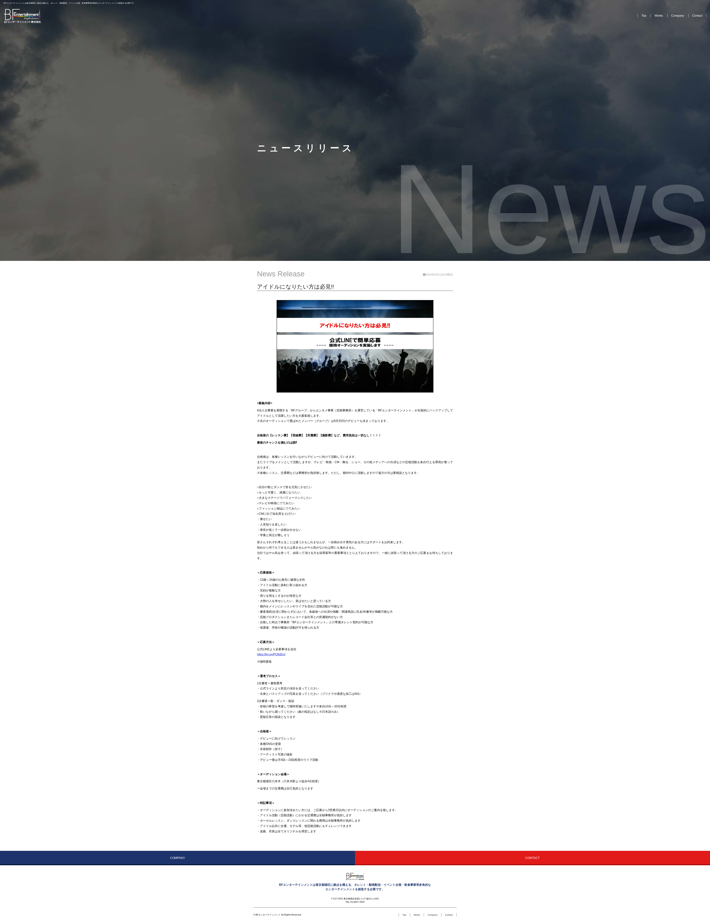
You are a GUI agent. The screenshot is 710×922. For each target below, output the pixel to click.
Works (659, 15)
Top (643, 15)
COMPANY (177, 858)
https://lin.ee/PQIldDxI (271, 654)
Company (677, 15)
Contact (697, 15)
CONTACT (532, 858)
